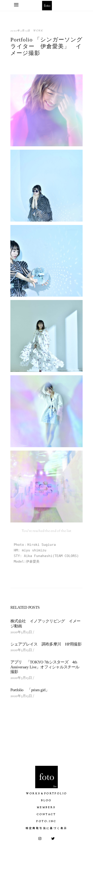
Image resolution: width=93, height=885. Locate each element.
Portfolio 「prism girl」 (29, 690)
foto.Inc (46, 821)
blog (46, 800)
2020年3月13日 (20, 30)
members (46, 807)
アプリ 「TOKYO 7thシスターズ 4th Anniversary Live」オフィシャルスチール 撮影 (46, 667)
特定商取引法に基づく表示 (46, 828)
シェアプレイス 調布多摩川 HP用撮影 (45, 644)
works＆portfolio (46, 793)
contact (46, 814)
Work (38, 30)
